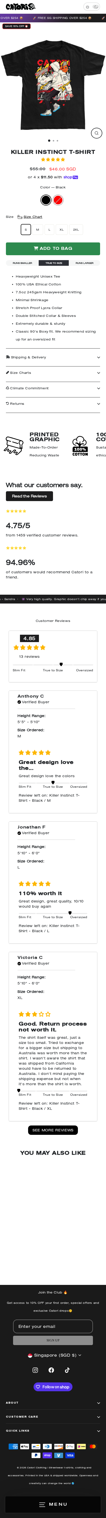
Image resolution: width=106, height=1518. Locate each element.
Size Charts (20, 373)
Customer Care (22, 1417)
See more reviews (53, 1130)
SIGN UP (53, 1340)
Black (46, 200)
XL (62, 229)
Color (53, 187)
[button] (53, 159)
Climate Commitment (29, 388)
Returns (16, 404)
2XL (76, 229)
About (12, 1403)
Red (58, 200)
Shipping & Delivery (28, 357)
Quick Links (18, 1431)
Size (24, 217)
